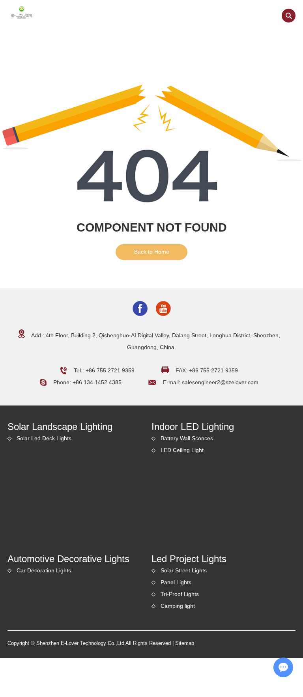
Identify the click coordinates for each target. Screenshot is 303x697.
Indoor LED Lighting (193, 426)
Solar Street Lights (184, 570)
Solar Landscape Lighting (59, 426)
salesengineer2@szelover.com (220, 382)
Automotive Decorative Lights (68, 558)
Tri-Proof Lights (180, 594)
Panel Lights (176, 582)
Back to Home (151, 252)
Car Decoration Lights (44, 570)
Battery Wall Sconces (187, 438)
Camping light (178, 606)
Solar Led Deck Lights (44, 438)
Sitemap (184, 643)
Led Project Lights (189, 558)
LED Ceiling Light (182, 450)
